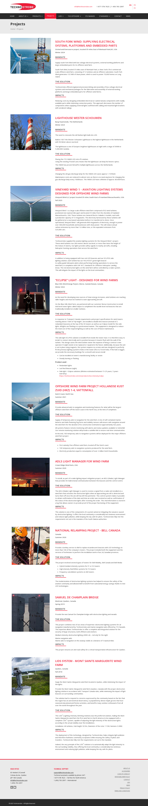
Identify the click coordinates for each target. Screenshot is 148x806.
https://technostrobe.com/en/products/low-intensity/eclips (81, 376)
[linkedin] (11, 787)
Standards (103, 16)
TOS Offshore (73, 16)
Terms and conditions (122, 791)
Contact (118, 16)
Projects (50, 16)
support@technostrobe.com (64, 773)
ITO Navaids (90, 16)
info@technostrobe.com (18, 780)
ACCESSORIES (126, 771)
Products (37, 16)
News (128, 16)
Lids (128, 782)
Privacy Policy (125, 788)
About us (22, 16)
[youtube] (15, 787)
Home (12, 16)
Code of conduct (123, 774)
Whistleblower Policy (122, 777)
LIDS (60, 16)
